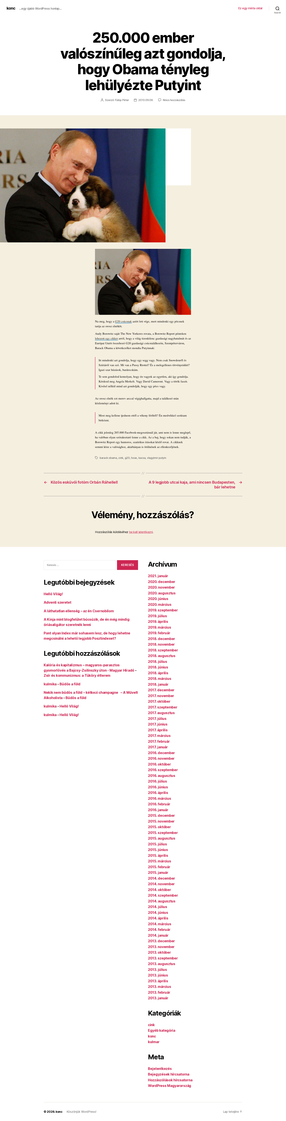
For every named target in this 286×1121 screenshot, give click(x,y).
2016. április (158, 793)
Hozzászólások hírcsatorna (170, 1080)
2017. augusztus (161, 713)
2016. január (158, 810)
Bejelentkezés (160, 1069)
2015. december (161, 815)
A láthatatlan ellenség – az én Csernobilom (79, 611)
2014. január (158, 935)
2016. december (161, 753)
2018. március (159, 679)
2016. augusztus (161, 776)
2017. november (161, 696)
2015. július (157, 844)
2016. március (159, 798)
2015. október (159, 827)
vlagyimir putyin (156, 457)
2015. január (158, 873)
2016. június (158, 787)
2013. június (158, 975)
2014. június (158, 913)
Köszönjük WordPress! (81, 1111)
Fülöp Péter (122, 100)
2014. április (158, 918)
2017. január (158, 747)
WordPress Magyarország (169, 1086)
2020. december (161, 582)
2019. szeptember (163, 610)
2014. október (159, 890)
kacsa (142, 457)
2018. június (158, 667)
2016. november (161, 758)
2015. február (159, 867)
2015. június (158, 850)
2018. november (161, 644)
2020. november (161, 587)
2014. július (157, 907)
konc (11, 8)
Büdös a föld (70, 684)
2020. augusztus (162, 593)
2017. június (157, 724)
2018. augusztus (161, 656)
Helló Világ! (53, 594)
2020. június (158, 599)
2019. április (158, 622)
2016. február (159, 804)
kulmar (153, 1042)
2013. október (159, 952)
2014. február (159, 930)
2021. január (158, 576)
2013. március (159, 987)
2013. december (161, 941)
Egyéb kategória (161, 1030)
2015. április (158, 855)
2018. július (157, 662)
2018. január (158, 684)
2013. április (158, 981)
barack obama (108, 457)
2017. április (158, 730)
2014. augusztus (161, 901)
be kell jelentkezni (141, 532)
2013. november (161, 947)
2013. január (158, 998)
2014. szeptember (163, 895)
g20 (127, 457)
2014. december (161, 878)
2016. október (159, 764)
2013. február (159, 992)
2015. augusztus (161, 838)
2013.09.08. (145, 100)
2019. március (159, 627)
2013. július (157, 970)
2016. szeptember (163, 770)
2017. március (159, 736)
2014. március (159, 924)
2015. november (161, 821)
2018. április (158, 673)
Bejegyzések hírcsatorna (168, 1074)
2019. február (159, 633)
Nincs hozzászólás (174, 100)
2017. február (159, 741)
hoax (134, 457)
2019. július (157, 616)
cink (120, 457)
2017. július (157, 719)
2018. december (161, 639)
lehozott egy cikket (106, 338)
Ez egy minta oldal (250, 8)
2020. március (159, 604)
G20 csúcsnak (123, 321)
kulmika (50, 684)
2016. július (157, 781)
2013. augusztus (161, 964)
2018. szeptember (163, 650)
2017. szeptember (162, 707)
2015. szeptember (163, 833)
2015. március (159, 861)
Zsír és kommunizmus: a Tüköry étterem (77, 675)
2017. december (161, 690)
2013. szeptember (163, 958)
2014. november (161, 884)
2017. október (159, 701)
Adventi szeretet (57, 602)
